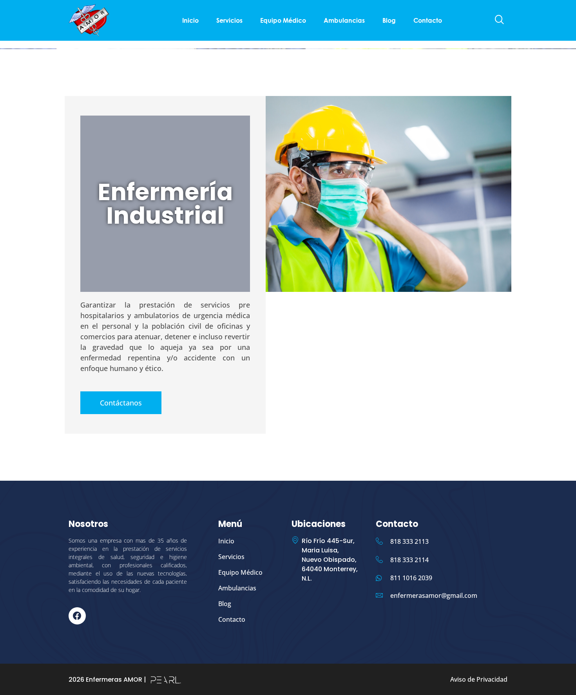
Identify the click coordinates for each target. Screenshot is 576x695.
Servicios (229, 20)
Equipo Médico (283, 20)
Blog (389, 20)
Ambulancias (344, 20)
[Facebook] (77, 615)
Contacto (427, 20)
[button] (499, 20)
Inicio (190, 20)
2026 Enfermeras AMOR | (107, 679)
